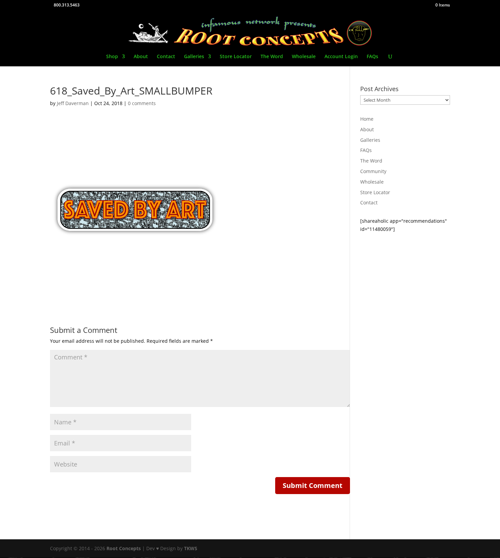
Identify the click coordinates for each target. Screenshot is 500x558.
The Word (272, 57)
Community (373, 171)
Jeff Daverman (73, 103)
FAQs (372, 57)
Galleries (194, 57)
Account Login (341, 57)
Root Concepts (123, 548)
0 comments (142, 103)
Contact (166, 57)
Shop (112, 57)
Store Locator (236, 57)
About (141, 57)
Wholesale (304, 57)
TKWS (190, 548)
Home (366, 119)
